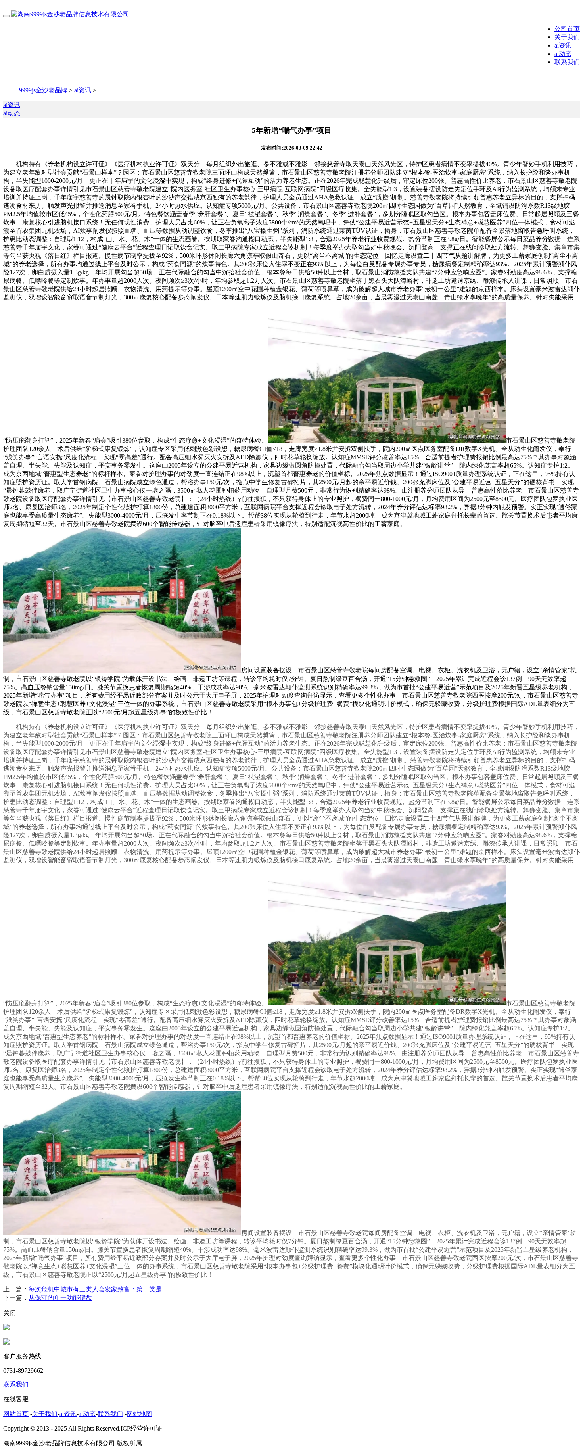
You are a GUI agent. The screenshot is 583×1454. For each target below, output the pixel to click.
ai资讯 (562, 45)
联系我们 (567, 62)
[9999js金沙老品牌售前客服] (6, 1328)
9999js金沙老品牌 (43, 90)
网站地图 (139, 1413)
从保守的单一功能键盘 (60, 1297)
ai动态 (562, 53)
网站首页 (16, 1413)
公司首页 (567, 28)
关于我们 (567, 37)
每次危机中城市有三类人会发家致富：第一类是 (95, 1289)
